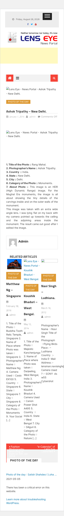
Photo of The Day (18, 101)
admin (32, 116)
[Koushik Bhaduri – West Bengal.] (32, 270)
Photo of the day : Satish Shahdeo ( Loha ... (31, 474)
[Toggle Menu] (47, 16)
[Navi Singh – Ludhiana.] (49, 265)
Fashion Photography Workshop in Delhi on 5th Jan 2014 (18, 447)
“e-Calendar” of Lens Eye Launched (46, 447)
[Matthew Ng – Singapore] (14, 264)
